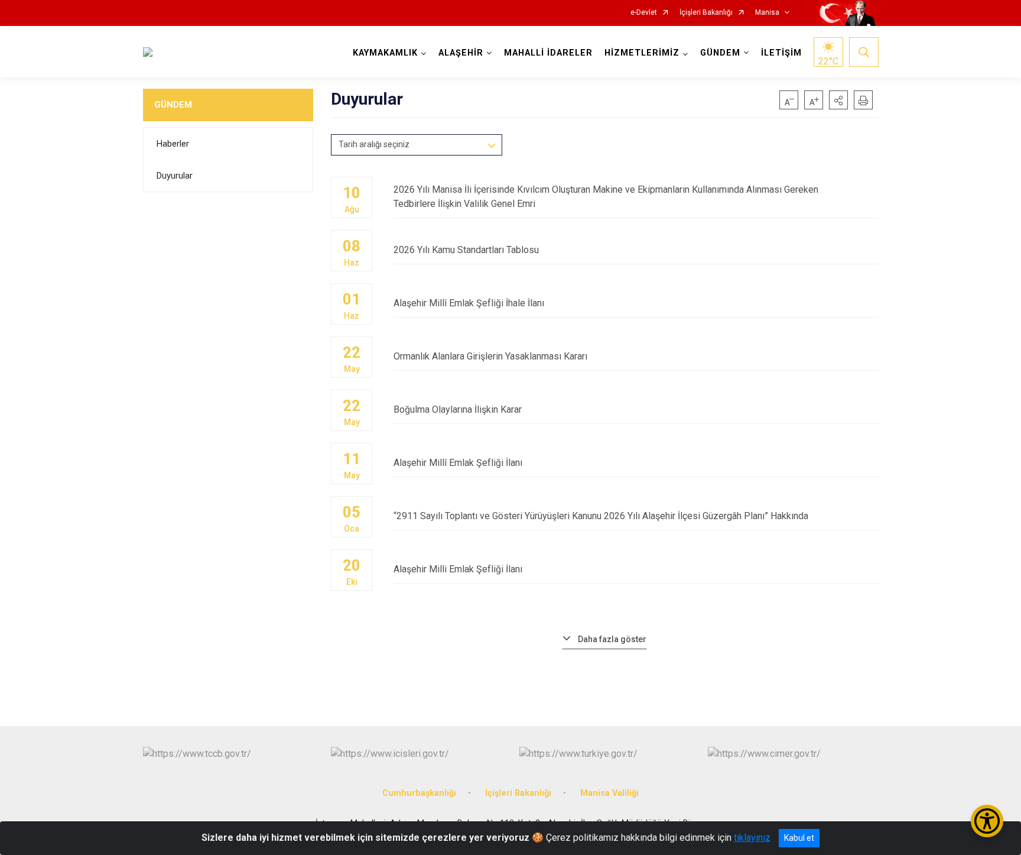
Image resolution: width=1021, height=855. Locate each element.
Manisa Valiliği (609, 793)
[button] (838, 99)
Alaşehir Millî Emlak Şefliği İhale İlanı (469, 303)
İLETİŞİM (781, 53)
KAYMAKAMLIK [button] (385, 53)
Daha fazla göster (612, 639)
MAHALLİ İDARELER (548, 53)
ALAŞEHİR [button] (460, 53)
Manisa (767, 13)
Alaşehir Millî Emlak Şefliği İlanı (458, 462)
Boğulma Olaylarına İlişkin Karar (458, 409)
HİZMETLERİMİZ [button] (641, 53)
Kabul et (799, 838)
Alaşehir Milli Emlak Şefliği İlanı (458, 569)
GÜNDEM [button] (720, 53)
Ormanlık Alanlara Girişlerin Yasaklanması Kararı (490, 356)
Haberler (173, 143)
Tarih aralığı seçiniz (374, 144)
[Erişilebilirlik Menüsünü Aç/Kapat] (987, 821)
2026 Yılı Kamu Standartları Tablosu (466, 249)
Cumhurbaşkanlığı (419, 793)
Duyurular (175, 175)
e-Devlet (643, 13)
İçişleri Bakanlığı (706, 13)
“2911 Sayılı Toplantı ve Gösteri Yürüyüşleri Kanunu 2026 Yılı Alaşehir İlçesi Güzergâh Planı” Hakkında (601, 516)
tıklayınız (752, 837)
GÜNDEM (173, 104)
